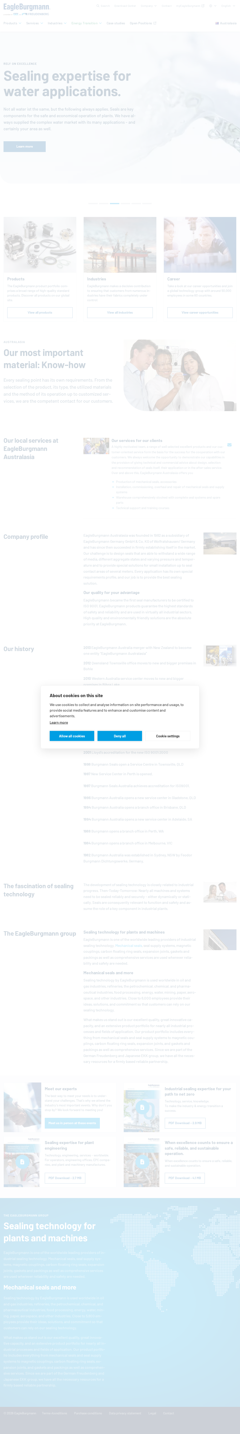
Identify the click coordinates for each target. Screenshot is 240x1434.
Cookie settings (168, 736)
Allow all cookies (72, 736)
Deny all (120, 736)
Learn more (59, 722)
